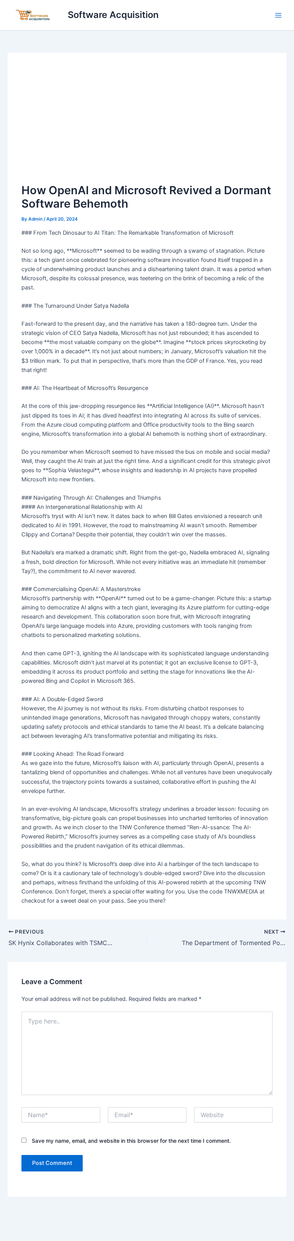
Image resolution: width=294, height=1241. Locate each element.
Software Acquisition (113, 14)
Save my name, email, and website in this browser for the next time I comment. (131, 1140)
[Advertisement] (147, 124)
